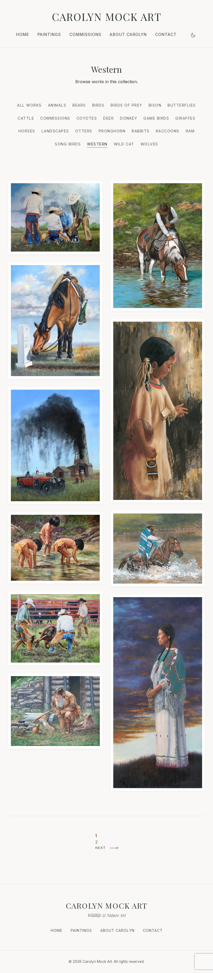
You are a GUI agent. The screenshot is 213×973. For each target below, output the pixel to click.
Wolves (149, 144)
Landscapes (55, 131)
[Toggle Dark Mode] (193, 35)
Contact (166, 34)
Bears (79, 105)
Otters (83, 131)
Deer (108, 118)
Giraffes (185, 118)
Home (22, 34)
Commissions (85, 34)
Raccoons (167, 131)
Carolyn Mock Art (106, 16)
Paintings (49, 34)
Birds (98, 105)
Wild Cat (124, 144)
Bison (155, 105)
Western (97, 144)
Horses (26, 131)
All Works (29, 105)
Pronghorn (112, 131)
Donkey (128, 118)
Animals (57, 105)
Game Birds (156, 118)
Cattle (26, 118)
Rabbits (141, 131)
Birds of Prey (126, 105)
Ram (190, 131)
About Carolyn (128, 34)
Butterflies (182, 105)
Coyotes (87, 118)
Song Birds (68, 144)
